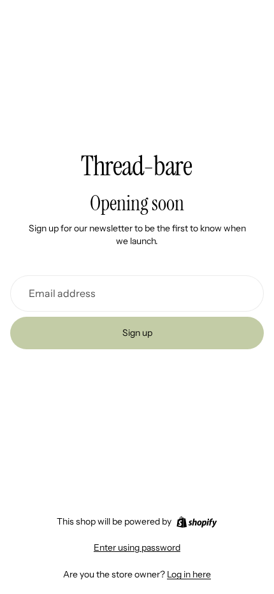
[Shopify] (197, 522)
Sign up (137, 332)
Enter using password (137, 547)
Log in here (189, 574)
